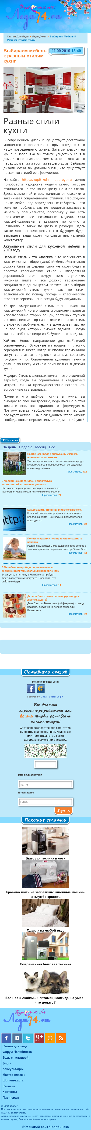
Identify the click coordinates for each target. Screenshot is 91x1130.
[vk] (17, 1035)
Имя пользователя (30, 774)
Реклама (9, 1086)
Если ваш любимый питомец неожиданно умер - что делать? (45, 999)
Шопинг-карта (13, 1080)
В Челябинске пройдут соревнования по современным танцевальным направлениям (30, 568)
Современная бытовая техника (45, 963)
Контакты (10, 1091)
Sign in (63, 810)
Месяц (40, 446)
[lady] (45, 1021)
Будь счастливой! (16, 1057)
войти (27, 715)
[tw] (28, 1035)
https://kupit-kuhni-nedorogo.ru (47, 180)
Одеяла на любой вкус (45, 930)
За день (9, 446)
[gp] (39, 1035)
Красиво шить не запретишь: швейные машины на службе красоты (45, 894)
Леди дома (39, 36)
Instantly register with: (45, 681)
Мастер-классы (14, 1074)
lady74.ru (5, 1112)
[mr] (50, 1035)
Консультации (13, 1069)
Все (52, 446)
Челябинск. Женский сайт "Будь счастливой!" (33, 18)
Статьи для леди (18, 36)
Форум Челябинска (17, 1051)
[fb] (6, 1035)
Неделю (25, 446)
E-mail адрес (26, 792)
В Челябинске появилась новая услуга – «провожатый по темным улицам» (28, 482)
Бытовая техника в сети (46, 858)
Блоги (7, 1063)
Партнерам (11, 1097)
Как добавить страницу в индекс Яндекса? (54, 509)
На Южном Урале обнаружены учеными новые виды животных (52, 455)
